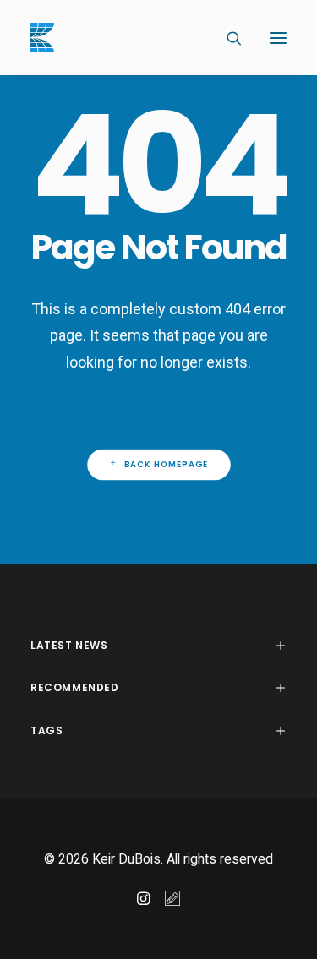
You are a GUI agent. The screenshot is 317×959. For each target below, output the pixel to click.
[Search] (226, 38)
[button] (278, 37)
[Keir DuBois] (42, 37)
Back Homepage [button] (165, 465)
